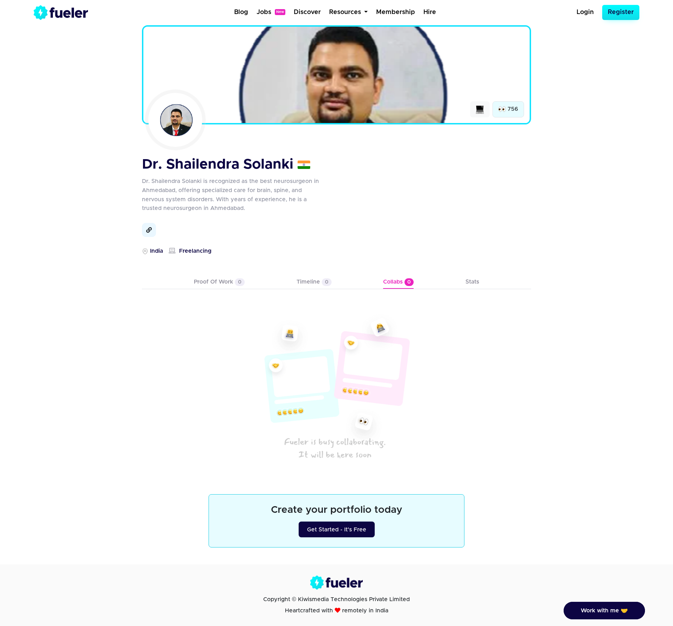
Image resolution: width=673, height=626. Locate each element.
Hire (429, 12)
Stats (472, 282)
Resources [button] (346, 12)
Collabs (397, 282)
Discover (307, 12)
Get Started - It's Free (336, 529)
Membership (395, 12)
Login (585, 12)
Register (621, 12)
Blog (241, 12)
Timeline (312, 282)
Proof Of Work (218, 282)
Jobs (270, 12)
